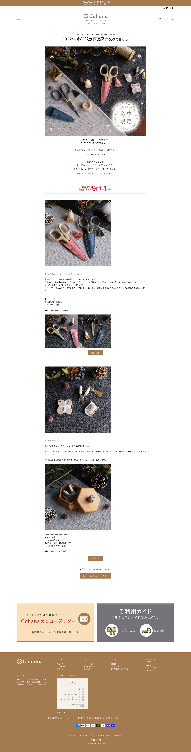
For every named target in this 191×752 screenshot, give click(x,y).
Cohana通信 (61, 666)
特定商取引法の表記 (104, 735)
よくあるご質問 (150, 668)
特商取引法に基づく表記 (120, 669)
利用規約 (114, 664)
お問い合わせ (149, 670)
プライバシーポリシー (119, 666)
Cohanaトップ (81, 34)
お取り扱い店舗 (89, 666)
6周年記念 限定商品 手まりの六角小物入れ (62, 460)
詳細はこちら (61, 712)
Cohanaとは (88, 664)
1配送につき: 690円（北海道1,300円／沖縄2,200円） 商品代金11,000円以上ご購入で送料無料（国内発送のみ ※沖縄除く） (32, 682)
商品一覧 (60, 664)
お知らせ (60, 669)
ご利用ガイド (149, 665)
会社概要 (87, 669)
